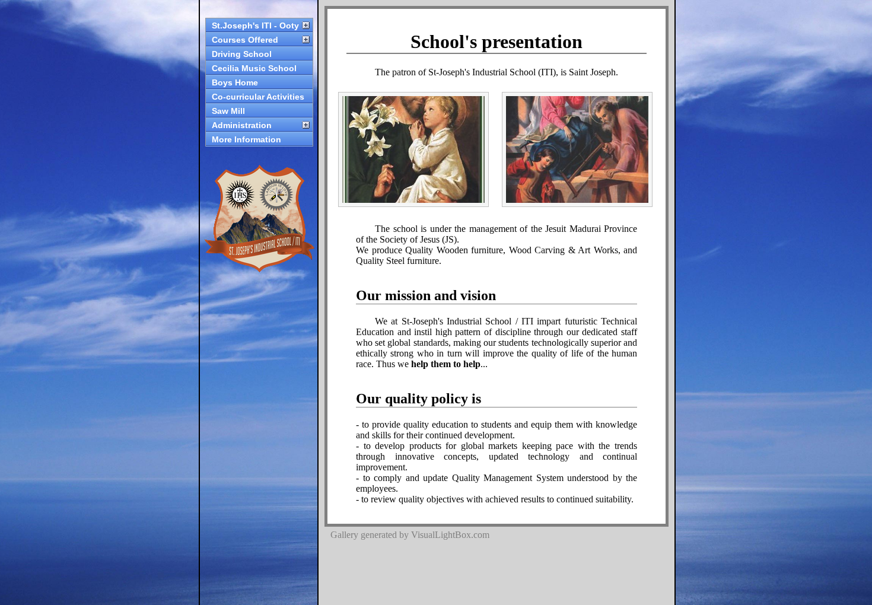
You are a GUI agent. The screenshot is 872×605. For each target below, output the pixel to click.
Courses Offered (245, 39)
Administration (242, 125)
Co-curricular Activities (258, 96)
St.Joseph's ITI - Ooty (255, 25)
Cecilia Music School (254, 68)
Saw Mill (228, 111)
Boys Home (235, 82)
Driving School (242, 54)
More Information (246, 139)
